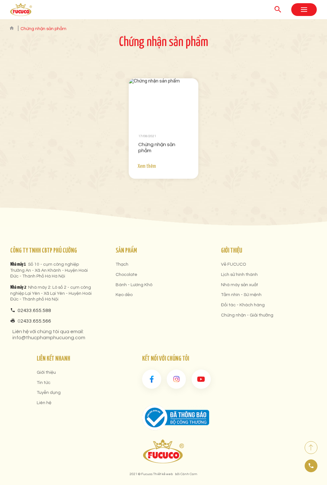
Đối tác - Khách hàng (243, 305)
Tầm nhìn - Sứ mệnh (241, 295)
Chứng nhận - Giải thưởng (247, 315)
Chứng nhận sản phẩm (156, 147)
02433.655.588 (34, 310)
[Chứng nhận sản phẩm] (163, 101)
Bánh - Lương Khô (134, 285)
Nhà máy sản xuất (239, 285)
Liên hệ (44, 403)
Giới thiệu (46, 372)
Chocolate (126, 274)
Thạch (122, 264)
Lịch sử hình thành (239, 274)
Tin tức (43, 382)
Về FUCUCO (233, 264)
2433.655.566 (35, 321)
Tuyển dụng (49, 392)
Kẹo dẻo (124, 295)
